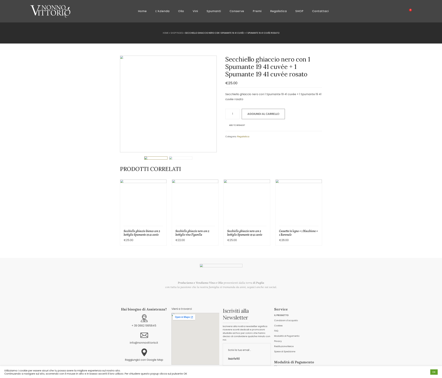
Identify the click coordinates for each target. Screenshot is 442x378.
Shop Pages (177, 32)
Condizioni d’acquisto (286, 320)
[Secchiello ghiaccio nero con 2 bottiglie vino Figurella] (320, 50)
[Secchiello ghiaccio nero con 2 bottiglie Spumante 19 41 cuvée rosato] (316, 50)
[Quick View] (162, 199)
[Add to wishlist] (162, 208)
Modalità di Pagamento (286, 335)
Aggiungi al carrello (263, 114)
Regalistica (243, 136)
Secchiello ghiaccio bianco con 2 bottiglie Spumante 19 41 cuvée (142, 233)
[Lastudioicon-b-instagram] (226, 295)
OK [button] (434, 372)
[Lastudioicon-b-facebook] (215, 295)
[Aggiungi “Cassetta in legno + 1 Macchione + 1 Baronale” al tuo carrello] (317, 190)
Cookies (278, 325)
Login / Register (395, 11)
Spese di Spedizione (284, 351)
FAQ (276, 330)
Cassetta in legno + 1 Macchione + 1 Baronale (298, 233)
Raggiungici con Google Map (144, 360)
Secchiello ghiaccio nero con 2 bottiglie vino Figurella (192, 233)
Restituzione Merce (284, 346)
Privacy (278, 341)
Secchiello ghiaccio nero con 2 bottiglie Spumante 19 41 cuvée (244, 233)
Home (166, 32)
